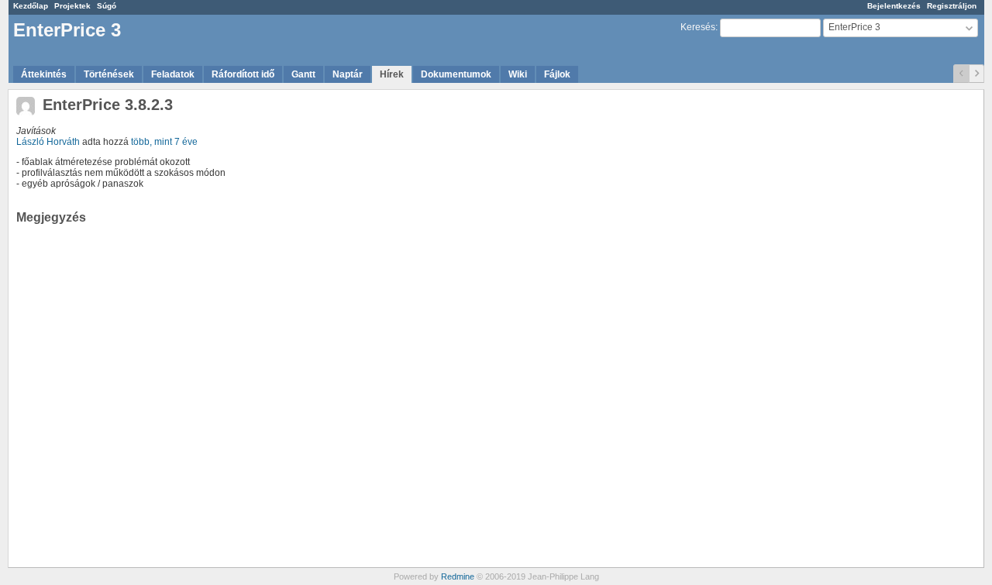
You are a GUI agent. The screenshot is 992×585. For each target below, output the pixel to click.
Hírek (392, 74)
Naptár (347, 74)
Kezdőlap (30, 6)
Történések (109, 74)
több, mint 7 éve (164, 141)
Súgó (106, 6)
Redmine (457, 576)
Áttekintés (44, 74)
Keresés (697, 27)
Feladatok (173, 74)
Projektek (72, 6)
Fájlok (557, 74)
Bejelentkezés (894, 6)
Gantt (303, 74)
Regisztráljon (951, 6)
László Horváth (48, 141)
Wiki (517, 74)
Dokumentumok (456, 74)
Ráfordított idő (243, 74)
